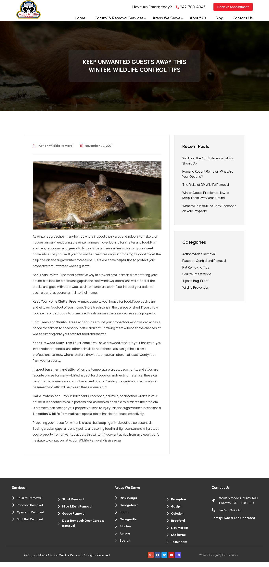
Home (80, 18)
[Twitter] (164, 555)
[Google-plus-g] (151, 555)
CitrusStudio (229, 555)
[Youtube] (171, 555)
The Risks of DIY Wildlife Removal (205, 184)
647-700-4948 (192, 6)
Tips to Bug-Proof (195, 281)
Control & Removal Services (119, 18)
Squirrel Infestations (196, 274)
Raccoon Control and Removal (204, 260)
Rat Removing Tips (195, 267)
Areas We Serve (166, 18)
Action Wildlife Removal (55, 146)
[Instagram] (178, 555)
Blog (219, 18)
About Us (198, 18)
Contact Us (243, 18)
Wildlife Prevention (195, 287)
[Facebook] (157, 555)
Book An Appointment (233, 7)
